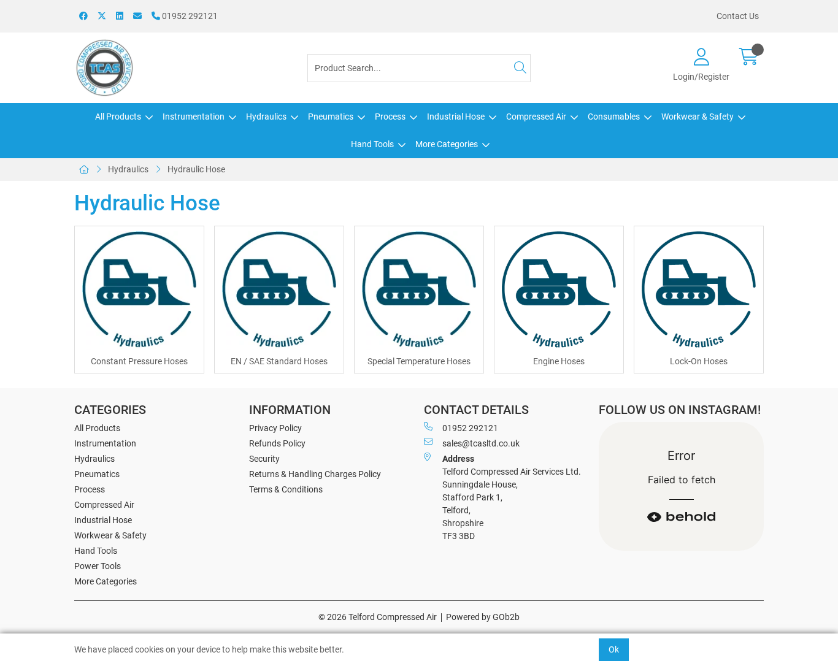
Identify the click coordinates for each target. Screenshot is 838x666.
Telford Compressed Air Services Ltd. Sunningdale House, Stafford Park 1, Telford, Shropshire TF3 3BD (511, 497)
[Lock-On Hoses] (698, 290)
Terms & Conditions (286, 489)
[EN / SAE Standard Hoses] (279, 290)
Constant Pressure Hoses (139, 361)
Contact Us (738, 16)
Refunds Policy (277, 443)
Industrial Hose (456, 116)
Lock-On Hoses (699, 361)
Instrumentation (194, 116)
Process (390, 116)
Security (264, 459)
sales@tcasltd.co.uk (481, 443)
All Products (118, 116)
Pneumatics (330, 116)
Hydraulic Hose (196, 169)
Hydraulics (266, 116)
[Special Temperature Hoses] (419, 290)
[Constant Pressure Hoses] (139, 290)
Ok (614, 649)
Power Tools (97, 566)
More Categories (446, 144)
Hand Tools (372, 144)
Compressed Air (536, 116)
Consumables (614, 116)
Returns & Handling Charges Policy (315, 474)
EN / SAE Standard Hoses (279, 361)
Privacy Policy (275, 428)
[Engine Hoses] (558, 290)
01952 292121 (189, 16)
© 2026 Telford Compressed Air (377, 617)
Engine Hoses (559, 361)
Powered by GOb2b (483, 617)
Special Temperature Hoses (419, 361)
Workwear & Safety (697, 116)
